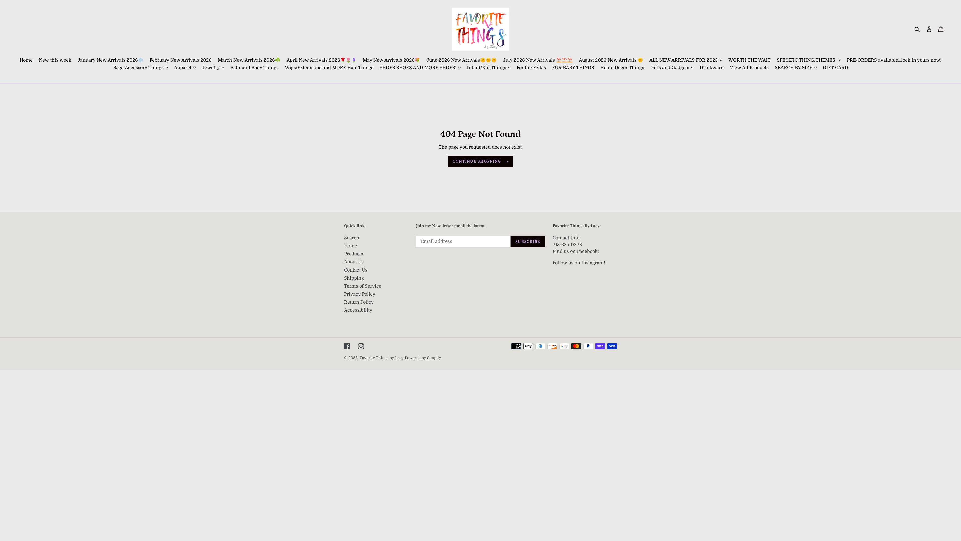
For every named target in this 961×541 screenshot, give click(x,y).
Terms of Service (362, 286)
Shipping (354, 278)
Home (350, 245)
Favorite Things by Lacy (382, 358)
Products (353, 253)
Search (351, 237)
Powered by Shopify (423, 358)
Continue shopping (477, 161)
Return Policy (359, 302)
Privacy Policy (359, 294)
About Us (354, 261)
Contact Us (355, 270)
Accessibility (358, 310)
